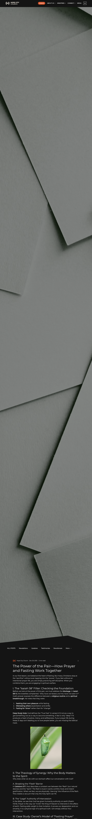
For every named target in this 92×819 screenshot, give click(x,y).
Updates (34, 648)
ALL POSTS (11, 648)
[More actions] (78, 661)
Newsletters (23, 648)
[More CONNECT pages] (74, 3)
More (68, 648)
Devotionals (58, 648)
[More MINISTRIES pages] (65, 3)
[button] (85, 3)
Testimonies (45, 648)
